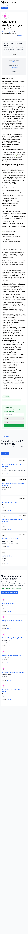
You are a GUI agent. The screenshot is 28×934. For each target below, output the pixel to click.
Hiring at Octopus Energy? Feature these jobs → (12, 588)
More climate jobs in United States (11, 400)
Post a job (4, 7)
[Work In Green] (8, 2)
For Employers (5, 5)
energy (20, 35)
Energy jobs (6, 396)
